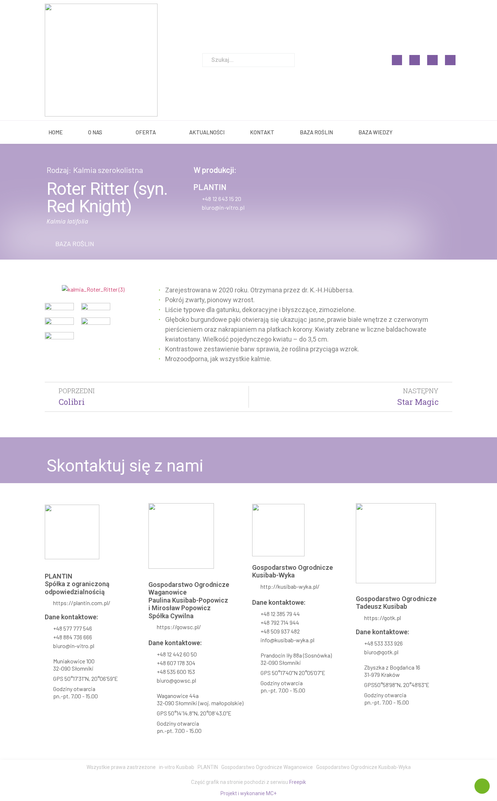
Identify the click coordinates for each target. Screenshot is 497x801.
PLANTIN (210, 187)
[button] (70, 243)
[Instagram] (414, 60)
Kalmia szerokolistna (108, 169)
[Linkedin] (432, 60)
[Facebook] (397, 60)
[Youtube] (450, 60)
